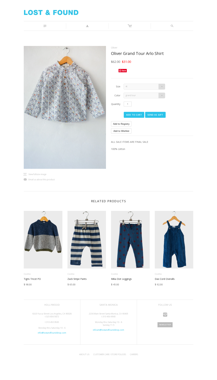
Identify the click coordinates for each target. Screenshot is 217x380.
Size (118, 86)
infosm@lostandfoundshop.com (108, 329)
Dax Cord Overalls (165, 278)
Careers (134, 354)
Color (117, 95)
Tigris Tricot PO (32, 278)
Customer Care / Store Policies (109, 354)
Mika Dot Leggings (121, 278)
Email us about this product (39, 179)
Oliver (114, 47)
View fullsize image (35, 174)
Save (124, 70)
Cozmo (27, 274)
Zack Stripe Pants (77, 278)
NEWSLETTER (165, 325)
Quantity (115, 104)
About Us (84, 354)
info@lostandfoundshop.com (52, 332)
